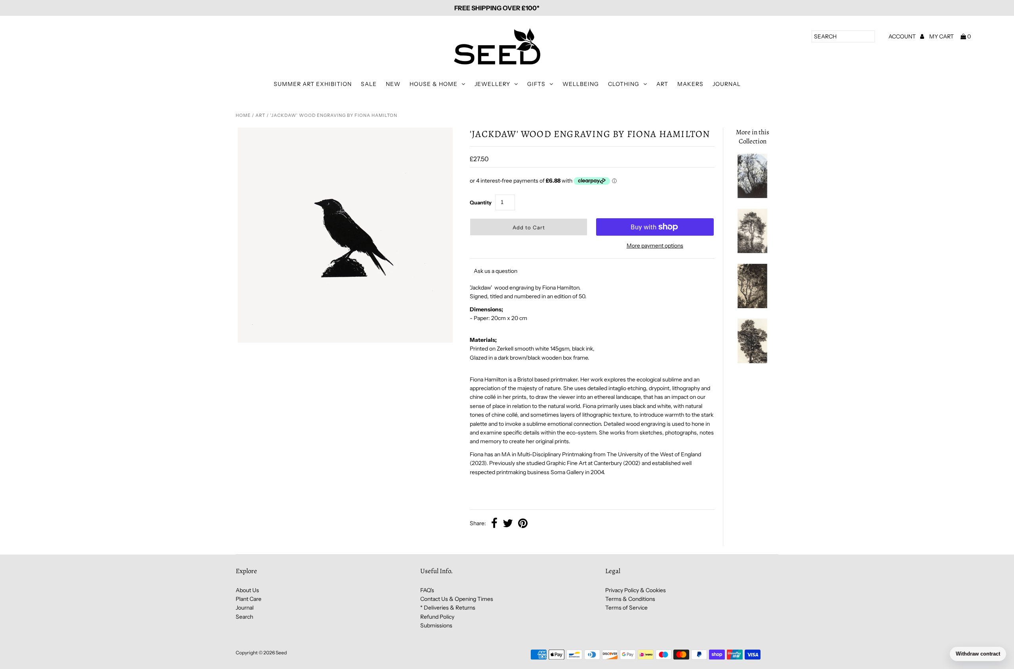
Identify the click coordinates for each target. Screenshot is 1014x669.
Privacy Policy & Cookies (635, 590)
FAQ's (427, 590)
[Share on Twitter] (508, 524)
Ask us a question (495, 270)
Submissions (436, 625)
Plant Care (248, 598)
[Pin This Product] (523, 524)
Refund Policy (437, 616)
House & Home (433, 84)
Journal (727, 84)
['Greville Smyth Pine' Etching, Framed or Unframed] (752, 251)
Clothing (623, 84)
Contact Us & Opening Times (456, 598)
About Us (247, 590)
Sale (369, 84)
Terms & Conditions (630, 598)
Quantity (481, 202)
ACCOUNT (902, 36)
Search (244, 616)
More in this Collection (752, 137)
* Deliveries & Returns (447, 607)
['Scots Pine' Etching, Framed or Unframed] (752, 361)
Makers (690, 84)
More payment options (655, 245)
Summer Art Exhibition (313, 84)
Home (243, 115)
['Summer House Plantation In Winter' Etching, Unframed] (752, 196)
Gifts (536, 84)
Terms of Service (626, 607)
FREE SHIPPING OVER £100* (496, 8)
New (393, 84)
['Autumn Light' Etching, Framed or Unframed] (752, 306)
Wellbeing (580, 84)
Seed (281, 653)
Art (662, 84)
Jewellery (492, 84)
